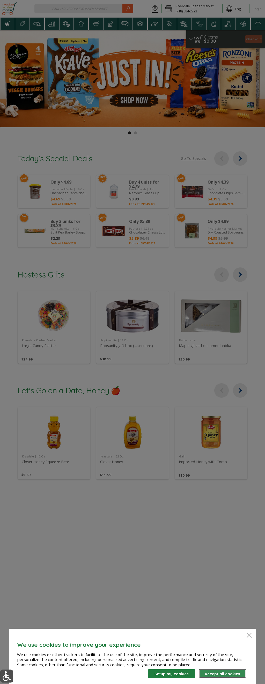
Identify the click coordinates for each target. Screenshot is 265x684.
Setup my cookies (171, 673)
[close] (249, 636)
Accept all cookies (222, 673)
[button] (6, 676)
